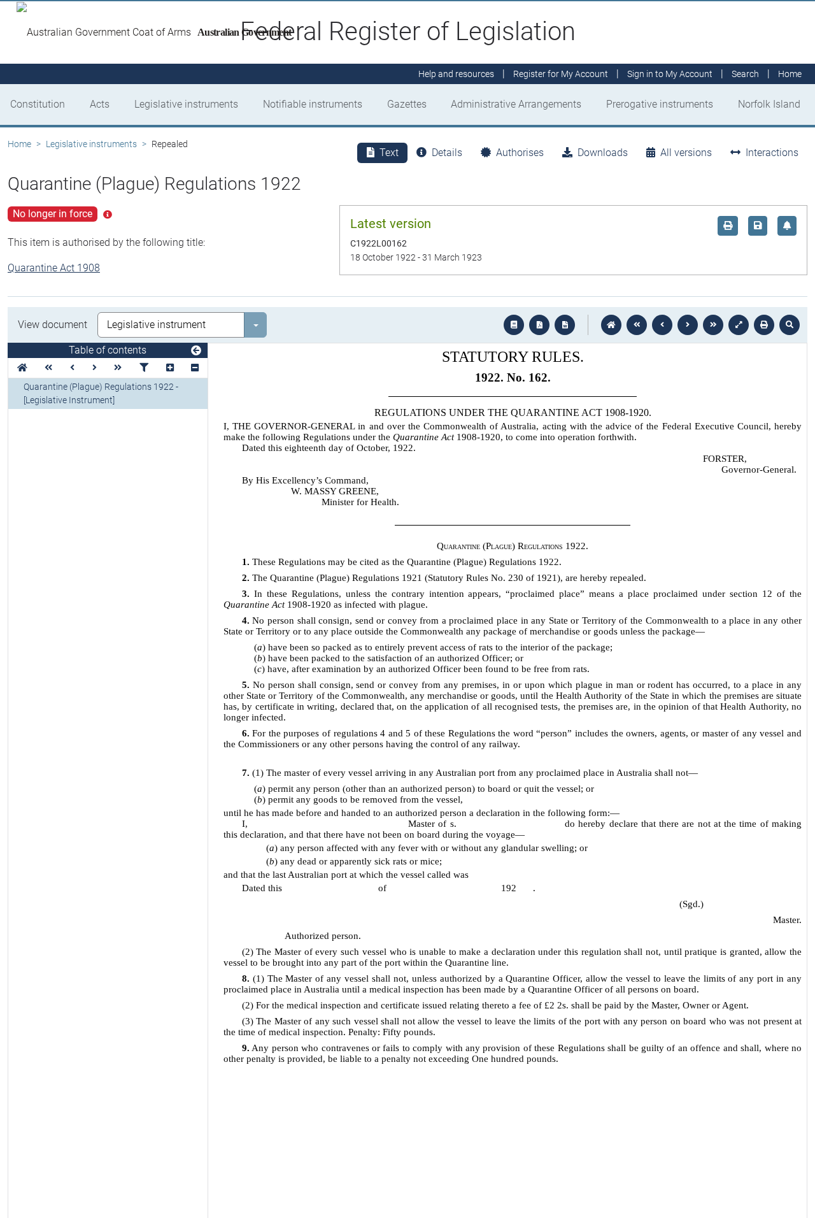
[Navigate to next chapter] (713, 325)
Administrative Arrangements (516, 104)
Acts (100, 104)
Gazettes (407, 104)
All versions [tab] (686, 153)
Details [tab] (447, 153)
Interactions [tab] (772, 153)
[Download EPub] (514, 325)
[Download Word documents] (565, 325)
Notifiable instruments (312, 104)
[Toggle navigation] (196, 351)
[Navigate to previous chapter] (637, 325)
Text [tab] (389, 153)
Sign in (669, 74)
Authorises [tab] (520, 153)
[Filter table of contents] (144, 368)
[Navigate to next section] (687, 325)
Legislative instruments (186, 104)
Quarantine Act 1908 (54, 268)
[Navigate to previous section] (662, 325)
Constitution (37, 104)
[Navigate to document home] (611, 325)
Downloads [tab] (603, 153)
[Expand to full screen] (738, 325)
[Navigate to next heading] (95, 368)
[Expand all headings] (170, 368)
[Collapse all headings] (194, 368)
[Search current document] (789, 325)
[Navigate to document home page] (22, 368)
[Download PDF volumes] (539, 325)
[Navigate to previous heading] (72, 368)
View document (52, 325)
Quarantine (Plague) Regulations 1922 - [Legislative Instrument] (101, 393)
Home (19, 144)
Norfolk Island (769, 104)
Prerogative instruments (659, 104)
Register (560, 74)
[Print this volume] (764, 325)
